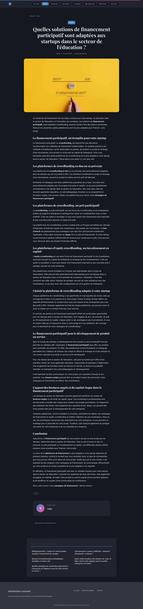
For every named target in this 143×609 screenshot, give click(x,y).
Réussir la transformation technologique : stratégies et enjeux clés (48, 560)
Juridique (77, 4)
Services (114, 4)
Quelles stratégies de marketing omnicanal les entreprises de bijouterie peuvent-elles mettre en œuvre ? (50, 568)
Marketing (102, 4)
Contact (100, 590)
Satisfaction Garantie (19, 591)
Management (90, 4)
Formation (65, 4)
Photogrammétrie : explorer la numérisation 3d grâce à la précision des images (49, 552)
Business (54, 4)
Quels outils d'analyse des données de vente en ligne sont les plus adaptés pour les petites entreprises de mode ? (93, 561)
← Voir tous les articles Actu (44, 523)
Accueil (36, 4)
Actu (45, 4)
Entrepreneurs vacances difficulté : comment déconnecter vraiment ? (92, 552)
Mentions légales (88, 590)
